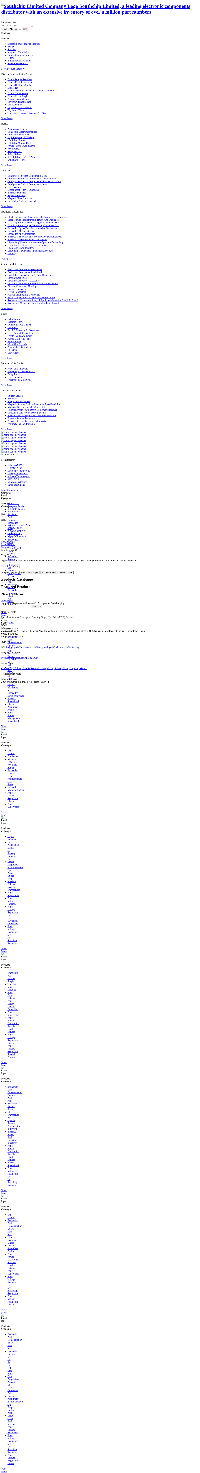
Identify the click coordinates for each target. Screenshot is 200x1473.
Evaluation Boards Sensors (13, 1106)
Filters (11, 57)
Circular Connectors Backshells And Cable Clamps (33, 283)
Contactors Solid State (18, 134)
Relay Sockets (15, 151)
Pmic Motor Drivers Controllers (13, 1005)
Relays (11, 46)
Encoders (12, 398)
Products (5, 657)
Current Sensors (15, 395)
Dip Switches (14, 187)
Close (15, 566)
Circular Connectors (17, 277)
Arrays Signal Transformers (21, 371)
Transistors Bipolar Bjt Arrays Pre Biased (28, 113)
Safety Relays (14, 154)
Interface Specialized (13, 700)
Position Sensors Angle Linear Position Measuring (32, 415)
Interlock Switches (17, 192)
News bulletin (66, 572)
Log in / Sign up (9, 29)
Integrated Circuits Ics (18, 52)
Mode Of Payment (17, 536)
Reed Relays (14, 148)
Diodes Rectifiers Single (19, 85)
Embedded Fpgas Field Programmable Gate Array (32, 228)
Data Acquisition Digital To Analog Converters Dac (33, 225)
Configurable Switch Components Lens (27, 184)
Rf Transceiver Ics (13, 1115)
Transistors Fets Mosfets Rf (13, 671)
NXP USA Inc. (15, 468)
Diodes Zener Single (18, 96)
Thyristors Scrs (15, 104)
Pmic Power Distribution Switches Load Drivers (13, 1024)
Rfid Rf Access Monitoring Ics (13, 684)
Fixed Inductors (15, 377)
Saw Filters (13, 352)
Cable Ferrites (14, 319)
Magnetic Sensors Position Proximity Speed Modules (34, 404)
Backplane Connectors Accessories (25, 269)
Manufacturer (17, 657)
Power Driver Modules (19, 99)
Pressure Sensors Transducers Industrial (27, 421)
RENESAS (13, 479)
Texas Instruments (16, 484)
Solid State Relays (16, 160)
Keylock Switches (16, 195)
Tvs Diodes (11, 752)
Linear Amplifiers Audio (13, 707)
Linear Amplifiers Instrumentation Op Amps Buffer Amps (36, 242)
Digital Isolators (12, 838)
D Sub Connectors (17, 292)
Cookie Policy (15, 533)
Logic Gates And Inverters (21, 248)
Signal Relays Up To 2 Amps (22, 157)
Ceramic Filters (15, 322)
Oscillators (13, 756)
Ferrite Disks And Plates (19, 338)
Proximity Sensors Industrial (21, 424)
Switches (12, 49)
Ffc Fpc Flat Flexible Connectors (24, 294)
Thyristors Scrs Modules (20, 107)
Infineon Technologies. (19, 476)
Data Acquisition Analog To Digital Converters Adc (33, 222)
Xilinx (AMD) (15, 465)
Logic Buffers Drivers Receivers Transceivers (30, 245)
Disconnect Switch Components (23, 189)
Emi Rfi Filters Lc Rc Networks (23, 330)
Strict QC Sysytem (17, 509)
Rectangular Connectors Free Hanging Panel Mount (33, 303)
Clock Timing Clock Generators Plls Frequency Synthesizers (37, 217)
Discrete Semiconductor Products (24, 43)
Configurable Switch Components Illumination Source (34, 181)
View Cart (6, 566)
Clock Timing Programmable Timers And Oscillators (33, 219)
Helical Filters (14, 341)
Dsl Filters (13, 327)
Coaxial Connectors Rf (19, 289)
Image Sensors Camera (19, 401)
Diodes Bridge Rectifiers (20, 79)
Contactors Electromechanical (22, 131)
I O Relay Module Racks (20, 143)
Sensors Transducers (18, 63)
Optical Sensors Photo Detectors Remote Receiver (32, 410)
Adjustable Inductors (18, 368)
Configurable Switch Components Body (27, 175)
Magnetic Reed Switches (20, 198)
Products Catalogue (29, 572)
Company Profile (16, 506)
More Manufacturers (11, 490)
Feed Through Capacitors (20, 333)
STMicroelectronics (17, 482)
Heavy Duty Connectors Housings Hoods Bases (31, 297)
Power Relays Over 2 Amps (21, 145)
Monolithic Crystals (17, 344)
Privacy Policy (15, 527)
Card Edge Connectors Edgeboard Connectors (30, 275)
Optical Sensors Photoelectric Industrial (27, 412)
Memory (12, 253)
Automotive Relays (17, 129)
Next (11, 622)
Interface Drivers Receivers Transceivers (27, 239)
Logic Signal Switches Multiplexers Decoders (30, 250)
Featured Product (49, 572)
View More (6, 118)
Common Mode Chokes (19, 324)
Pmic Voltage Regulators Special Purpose (13, 1051)
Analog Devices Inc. (18, 473)
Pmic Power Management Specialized (14, 716)
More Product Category (13, 68)
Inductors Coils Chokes (19, 60)
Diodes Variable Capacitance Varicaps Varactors (31, 90)
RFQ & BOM (31, 657)
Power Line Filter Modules (21, 347)
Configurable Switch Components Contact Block (32, 178)
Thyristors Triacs (16, 110)
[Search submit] (32, 26)
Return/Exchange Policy (20, 525)
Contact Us (13, 503)
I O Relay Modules (17, 140)
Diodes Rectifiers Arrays (20, 82)
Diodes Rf (13, 87)
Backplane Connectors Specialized (25, 272)
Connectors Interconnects (20, 55)
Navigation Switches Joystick (22, 201)
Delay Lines (14, 374)
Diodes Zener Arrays (18, 93)
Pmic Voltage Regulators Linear (13, 797)
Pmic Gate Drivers (11, 995)
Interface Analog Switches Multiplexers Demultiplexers (35, 236)
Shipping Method (16, 530)
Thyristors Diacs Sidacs (19, 101)
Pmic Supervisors (13, 805)
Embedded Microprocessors (21, 233)
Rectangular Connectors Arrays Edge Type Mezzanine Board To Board (43, 300)
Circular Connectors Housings (22, 286)
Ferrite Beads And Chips (20, 336)
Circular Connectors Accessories (24, 280)
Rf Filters (12, 350)
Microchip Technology (19, 470)
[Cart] (20, 29)
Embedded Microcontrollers (21, 231)
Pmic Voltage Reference (13, 901)
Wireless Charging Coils (19, 380)
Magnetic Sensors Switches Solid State (27, 407)
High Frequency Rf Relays (21, 137)
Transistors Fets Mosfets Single (13, 977)
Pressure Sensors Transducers (22, 418)
